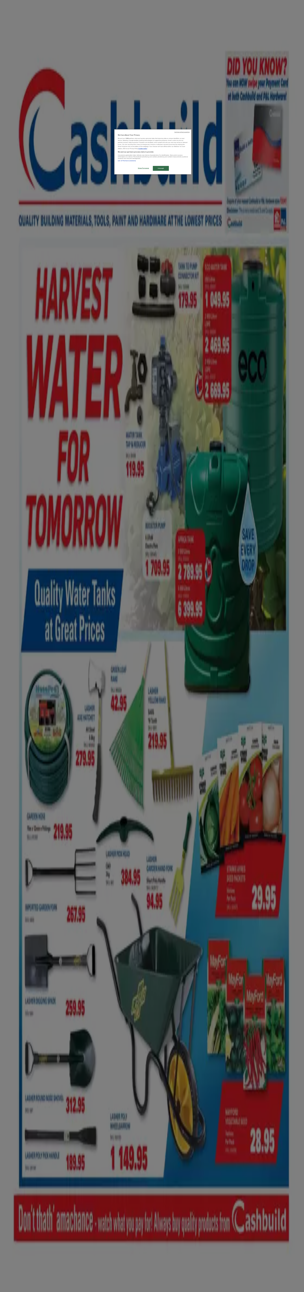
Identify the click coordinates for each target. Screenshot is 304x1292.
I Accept (161, 168)
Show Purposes (143, 168)
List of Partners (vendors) (127, 161)
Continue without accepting (182, 132)
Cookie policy (142, 148)
